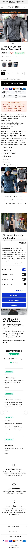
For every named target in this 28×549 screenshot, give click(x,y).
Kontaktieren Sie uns (14, 203)
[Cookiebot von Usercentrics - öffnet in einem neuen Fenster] (19, 243)
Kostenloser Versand (14, 196)
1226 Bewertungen (18, 359)
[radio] (4, 64)
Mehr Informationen (16, 411)
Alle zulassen (14, 295)
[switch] (24, 274)
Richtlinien (13, 467)
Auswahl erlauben (14, 300)
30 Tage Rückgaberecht (14, 200)
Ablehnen (14, 305)
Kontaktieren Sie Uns (17, 429)
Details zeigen (19, 290)
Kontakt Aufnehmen (14, 472)
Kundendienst (13, 462)
